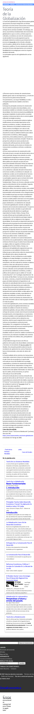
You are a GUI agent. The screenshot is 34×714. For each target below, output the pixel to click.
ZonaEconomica (5, 640)
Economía (21, 384)
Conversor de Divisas (6, 659)
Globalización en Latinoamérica (16, 596)
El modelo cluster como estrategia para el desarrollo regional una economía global (18, 578)
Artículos (12, 4)
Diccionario (6, 4)
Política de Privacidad (7, 676)
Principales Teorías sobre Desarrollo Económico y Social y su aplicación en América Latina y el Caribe (19, 504)
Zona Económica (9, 2)
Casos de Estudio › (27, 452)
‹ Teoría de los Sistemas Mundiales (8, 452)
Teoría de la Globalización (15, 481)
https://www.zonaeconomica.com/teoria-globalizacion (18, 435)
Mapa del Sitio (4, 654)
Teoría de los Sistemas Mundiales (24, 4)
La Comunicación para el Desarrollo (18, 555)
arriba (18, 449)
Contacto (13, 669)
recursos (24, 135)
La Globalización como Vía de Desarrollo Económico (16, 523)
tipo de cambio (25, 345)
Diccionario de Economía (7, 650)
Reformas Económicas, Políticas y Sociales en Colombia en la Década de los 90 (19, 566)
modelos (5, 246)
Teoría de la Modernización (15, 617)
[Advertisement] (17, 75)
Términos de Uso (29, 674)
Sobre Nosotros (4, 669)
